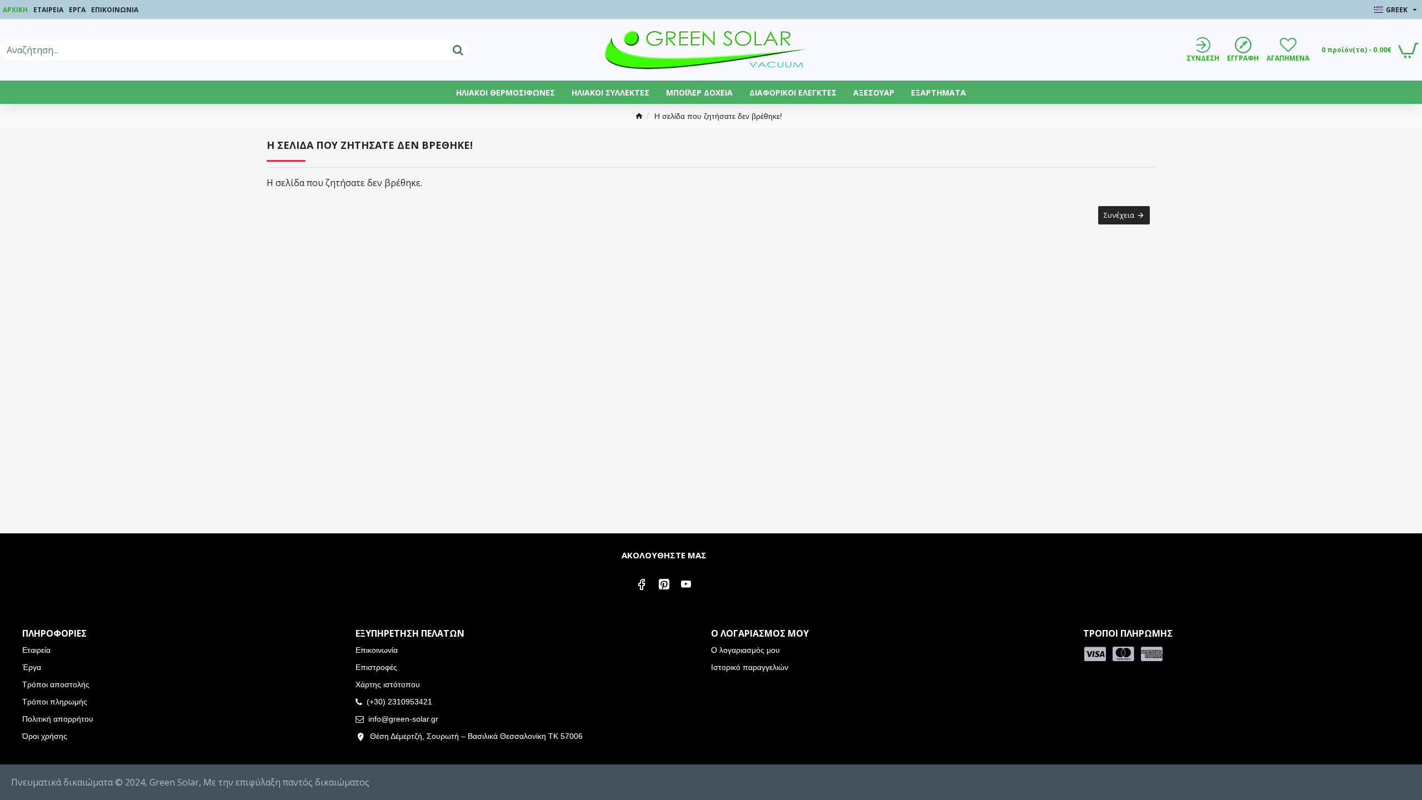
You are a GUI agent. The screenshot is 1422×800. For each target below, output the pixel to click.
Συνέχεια (1119, 215)
